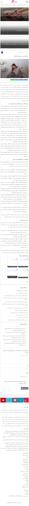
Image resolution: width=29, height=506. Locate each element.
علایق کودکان (25, 478)
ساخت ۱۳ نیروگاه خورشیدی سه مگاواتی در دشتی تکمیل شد (17, 450)
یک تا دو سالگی (25, 487)
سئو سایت (14, 502)
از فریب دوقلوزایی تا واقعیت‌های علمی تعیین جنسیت (17, 320)
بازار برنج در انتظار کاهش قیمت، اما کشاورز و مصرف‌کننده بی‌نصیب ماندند (14, 448)
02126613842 (19, 496)
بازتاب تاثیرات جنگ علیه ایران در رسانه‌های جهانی (19, 435)
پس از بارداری (25, 459)
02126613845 (12, 496)
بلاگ (27, 457)
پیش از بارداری (25, 461)
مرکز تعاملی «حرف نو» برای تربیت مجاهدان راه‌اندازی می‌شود (16, 446)
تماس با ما (26, 494)
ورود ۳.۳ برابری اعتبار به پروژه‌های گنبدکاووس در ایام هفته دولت (16, 443)
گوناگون (26, 480)
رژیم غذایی (26, 468)
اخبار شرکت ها (25, 455)
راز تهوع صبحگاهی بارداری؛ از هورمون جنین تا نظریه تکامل (16, 301)
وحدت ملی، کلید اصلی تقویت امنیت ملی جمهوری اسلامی (17, 444)
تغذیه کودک (26, 462)
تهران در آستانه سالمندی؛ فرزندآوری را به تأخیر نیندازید (17, 308)
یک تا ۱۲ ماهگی (25, 485)
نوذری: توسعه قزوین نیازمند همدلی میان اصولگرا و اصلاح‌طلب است (15, 433)
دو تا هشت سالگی (24, 464)
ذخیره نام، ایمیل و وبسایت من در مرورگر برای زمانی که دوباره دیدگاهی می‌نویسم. (15, 382)
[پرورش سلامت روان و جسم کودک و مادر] (14, 1)
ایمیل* (27, 373)
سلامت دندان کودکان (24, 471)
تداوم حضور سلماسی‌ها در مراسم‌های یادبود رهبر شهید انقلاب (16, 431)
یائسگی (26, 484)
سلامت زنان (26, 473)
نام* (27, 366)
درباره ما (26, 493)
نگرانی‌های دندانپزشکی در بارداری (21, 310)
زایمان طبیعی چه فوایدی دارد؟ (21, 293)
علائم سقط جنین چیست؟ (22, 317)
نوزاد (27, 482)
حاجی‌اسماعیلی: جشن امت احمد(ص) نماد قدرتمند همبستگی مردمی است (15, 440)
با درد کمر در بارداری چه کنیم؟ (21, 315)
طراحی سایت (19, 502)
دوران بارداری (20, 52)
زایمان (27, 469)
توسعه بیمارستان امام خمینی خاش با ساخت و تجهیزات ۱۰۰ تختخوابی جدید (15, 437)
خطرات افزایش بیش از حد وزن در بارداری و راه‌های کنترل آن (15, 295)
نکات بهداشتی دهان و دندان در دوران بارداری (18, 312)
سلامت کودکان (25, 475)
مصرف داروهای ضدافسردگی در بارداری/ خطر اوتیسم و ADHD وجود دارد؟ (14, 304)
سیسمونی (26, 476)
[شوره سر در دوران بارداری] (14, 68)
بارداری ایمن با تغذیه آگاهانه (22, 291)
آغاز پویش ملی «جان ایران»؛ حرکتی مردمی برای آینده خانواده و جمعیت (15, 298)
